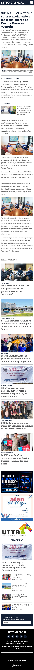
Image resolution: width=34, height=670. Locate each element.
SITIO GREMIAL (25, 70)
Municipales (6, 646)
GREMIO (12, 70)
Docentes (18, 643)
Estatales (25, 643)
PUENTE (31, 72)
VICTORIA (18, 71)
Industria (17, 641)
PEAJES (9, 71)
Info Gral (9, 641)
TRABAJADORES (17, 70)
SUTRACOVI (30, 71)
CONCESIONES (24, 71)
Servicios (23, 646)
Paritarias (24, 641)
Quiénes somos (13, 651)
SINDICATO (7, 70)
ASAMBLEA (4, 71)
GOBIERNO (13, 71)
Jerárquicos (10, 643)
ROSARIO (31, 70)
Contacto (22, 651)
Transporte (15, 646)
